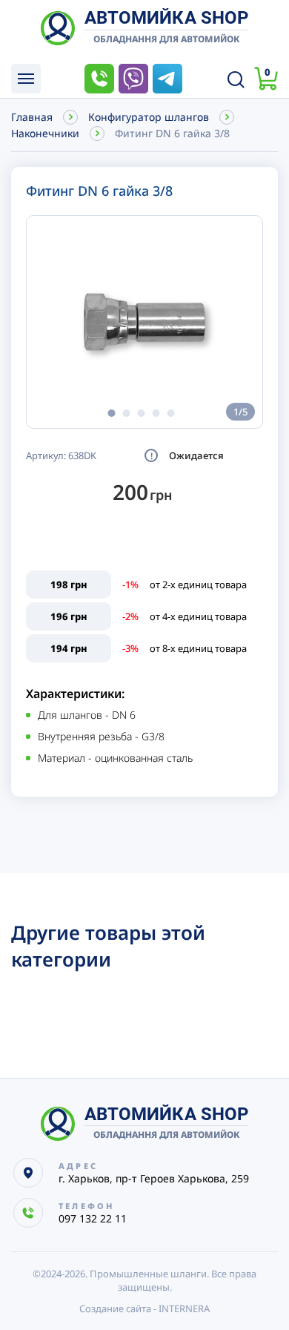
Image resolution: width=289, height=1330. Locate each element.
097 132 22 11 (99, 78)
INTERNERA (184, 1308)
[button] (111, 413)
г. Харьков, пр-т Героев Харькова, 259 (154, 1178)
